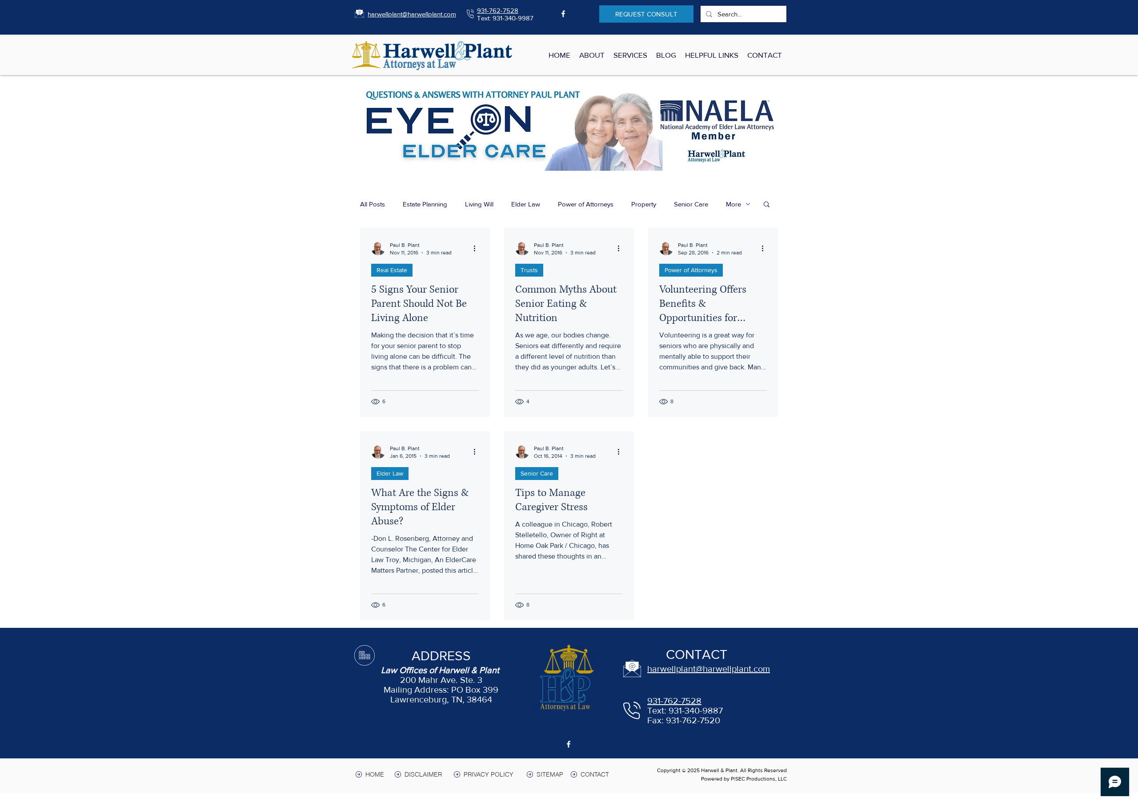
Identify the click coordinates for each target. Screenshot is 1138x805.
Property (643, 204)
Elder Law (525, 204)
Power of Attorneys (585, 204)
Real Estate (392, 270)
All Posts (372, 204)
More (733, 204)
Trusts (529, 270)
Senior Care (691, 204)
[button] (766, 205)
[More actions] (477, 248)
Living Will (479, 204)
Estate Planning (425, 204)
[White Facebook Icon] (563, 13)
